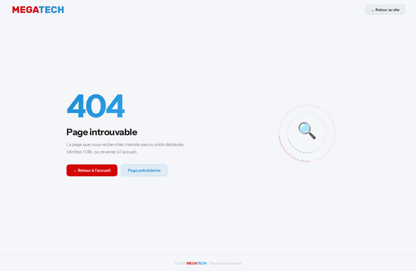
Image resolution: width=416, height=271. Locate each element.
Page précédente (144, 170)
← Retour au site (385, 9)
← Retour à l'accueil (92, 170)
